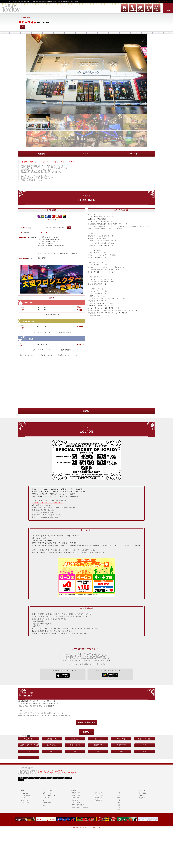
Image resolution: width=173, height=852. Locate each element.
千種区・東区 (75, 739)
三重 (144, 745)
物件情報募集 (142, 793)
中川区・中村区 (121, 739)
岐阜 (28, 751)
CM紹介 (141, 795)
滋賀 (144, 751)
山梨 (98, 751)
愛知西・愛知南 (26, 17)
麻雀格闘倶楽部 (47, 802)
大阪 (28, 757)
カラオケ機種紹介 (25, 795)
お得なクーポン (47, 793)
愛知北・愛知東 (75, 745)
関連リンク (142, 798)
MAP (22, 27)
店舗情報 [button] (41, 154)
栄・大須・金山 (28, 739)
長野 (74, 751)
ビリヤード (46, 798)
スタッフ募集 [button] (132, 154)
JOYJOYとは (24, 793)
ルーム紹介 (24, 798)
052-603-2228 (42, 232)
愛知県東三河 (121, 745)
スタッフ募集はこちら (86, 722)
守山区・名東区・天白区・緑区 (29, 745)
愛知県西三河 (98, 745)
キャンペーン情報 (47, 790)
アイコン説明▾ (51, 220)
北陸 (121, 751)
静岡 (51, 751)
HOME (22, 790)
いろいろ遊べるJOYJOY (49, 795)
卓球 (44, 805)
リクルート (142, 790)
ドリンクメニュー (25, 802)
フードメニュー (25, 800)
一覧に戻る (85, 411)
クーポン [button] (86, 154)
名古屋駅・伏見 (52, 739)
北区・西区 (98, 739)
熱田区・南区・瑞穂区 (145, 739)
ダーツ (44, 800)
